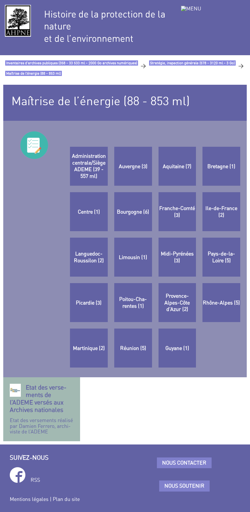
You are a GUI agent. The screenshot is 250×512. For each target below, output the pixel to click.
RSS (35, 480)
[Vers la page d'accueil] (18, 21)
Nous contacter (184, 462)
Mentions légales (29, 499)
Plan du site (66, 499)
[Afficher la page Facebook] (17, 476)
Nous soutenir (184, 485)
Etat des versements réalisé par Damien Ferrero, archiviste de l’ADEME (41, 409)
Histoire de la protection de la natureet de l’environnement (104, 26)
